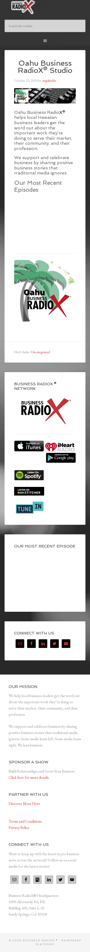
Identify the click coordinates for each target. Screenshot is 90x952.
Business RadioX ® (45, 7)
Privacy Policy (19, 827)
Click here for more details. (29, 777)
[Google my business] (37, 879)
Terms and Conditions (25, 821)
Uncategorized (40, 352)
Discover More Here (24, 803)
